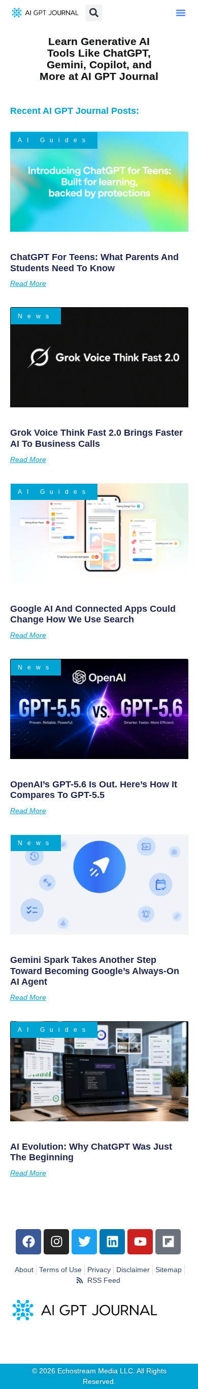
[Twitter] (84, 1241)
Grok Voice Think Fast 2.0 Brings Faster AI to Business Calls (96, 438)
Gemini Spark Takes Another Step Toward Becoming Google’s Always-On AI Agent (94, 971)
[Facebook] (28, 1241)
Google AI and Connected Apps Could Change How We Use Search (93, 614)
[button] (180, 12)
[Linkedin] (112, 1241)
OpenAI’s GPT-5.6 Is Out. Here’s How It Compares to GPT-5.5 (93, 790)
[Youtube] (140, 1241)
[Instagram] (56, 1241)
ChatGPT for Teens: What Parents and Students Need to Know (94, 262)
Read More (28, 283)
